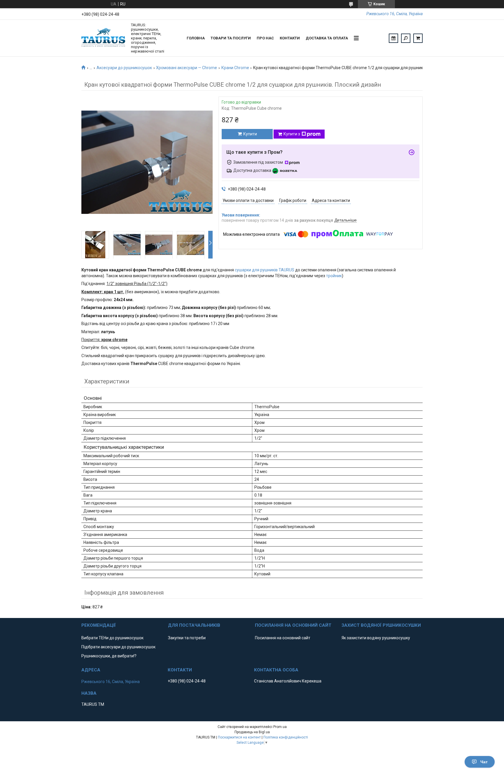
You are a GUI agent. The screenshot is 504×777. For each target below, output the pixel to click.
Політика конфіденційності (285, 737)
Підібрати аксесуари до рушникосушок (118, 647)
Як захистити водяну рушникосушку (376, 637)
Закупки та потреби (187, 637)
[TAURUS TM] (103, 38)
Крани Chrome (235, 67)
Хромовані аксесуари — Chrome (186, 67)
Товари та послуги (231, 38)
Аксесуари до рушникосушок (124, 67)
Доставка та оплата (327, 38)
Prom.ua (280, 727)
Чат (484, 761)
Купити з (292, 134)
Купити (250, 134)
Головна (196, 38)
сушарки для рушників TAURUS (264, 270)
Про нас (265, 38)
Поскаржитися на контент (239, 737)
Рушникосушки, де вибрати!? (108, 656)
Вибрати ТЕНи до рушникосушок (112, 637)
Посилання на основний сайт (282, 637)
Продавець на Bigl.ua (252, 732)
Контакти (290, 38)
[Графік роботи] (393, 38)
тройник (334, 275)
